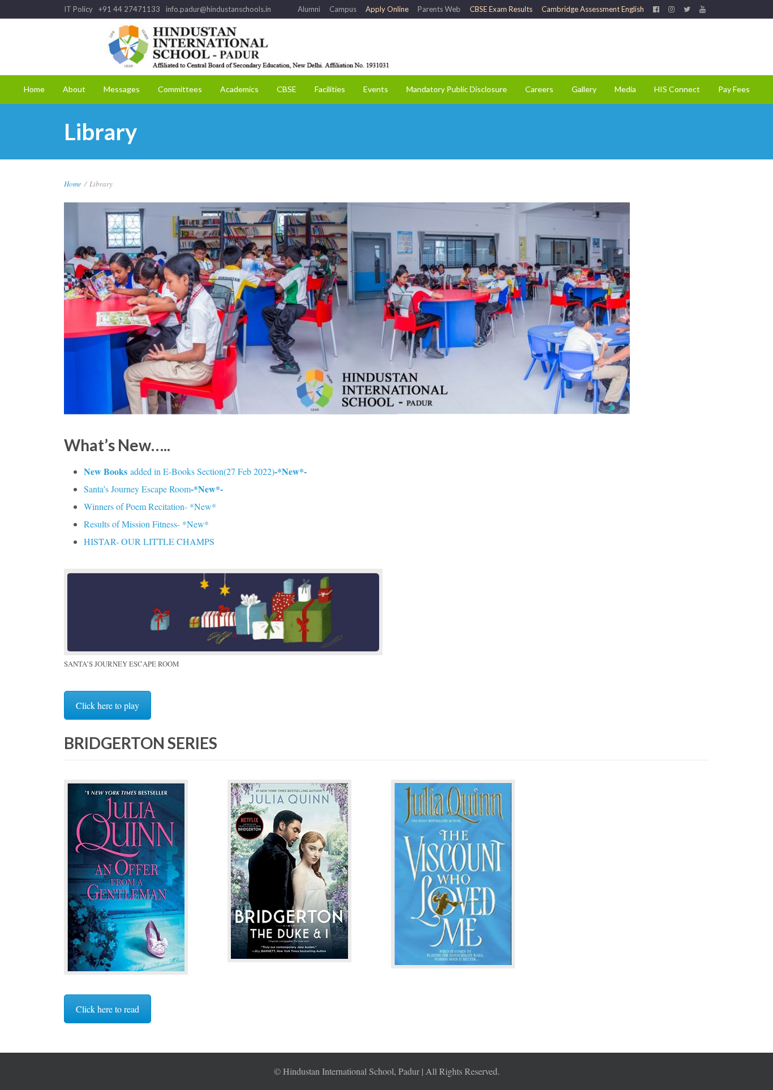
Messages (122, 89)
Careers (539, 89)
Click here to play (107, 705)
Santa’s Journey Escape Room (153, 489)
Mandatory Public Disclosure (456, 89)
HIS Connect (677, 89)
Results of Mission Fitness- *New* (146, 524)
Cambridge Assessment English (593, 9)
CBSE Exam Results (501, 9)
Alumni (309, 9)
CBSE (287, 89)
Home (34, 89)
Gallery (584, 89)
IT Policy (78, 9)
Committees (180, 89)
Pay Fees (734, 89)
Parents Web (439, 9)
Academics (239, 89)
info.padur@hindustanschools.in (218, 9)
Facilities (330, 89)
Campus (343, 9)
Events (375, 89)
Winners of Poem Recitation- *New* (150, 506)
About (74, 89)
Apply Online (387, 9)
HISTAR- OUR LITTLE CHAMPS (149, 541)
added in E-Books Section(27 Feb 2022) (195, 471)
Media (625, 89)
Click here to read (107, 1009)
